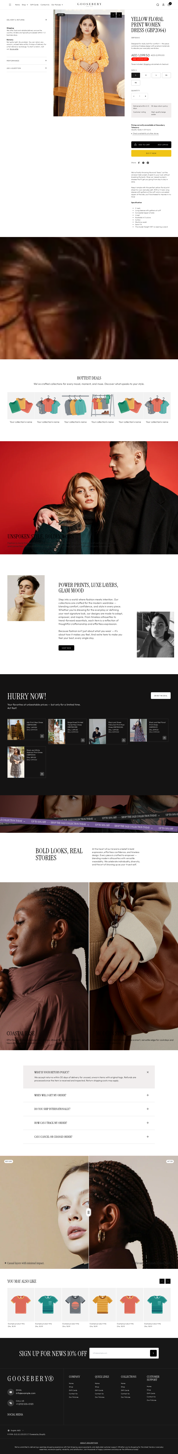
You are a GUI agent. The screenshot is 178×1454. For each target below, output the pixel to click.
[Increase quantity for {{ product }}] (145, 96)
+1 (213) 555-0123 (24, 1404)
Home (17, 5)
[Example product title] (20, 1304)
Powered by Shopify (37, 1434)
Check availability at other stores (145, 133)
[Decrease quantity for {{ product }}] (133, 96)
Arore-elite (14, 49)
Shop (24, 5)
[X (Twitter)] (143, 162)
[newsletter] (153, 1353)
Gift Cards (34, 5)
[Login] (163, 4)
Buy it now (151, 153)
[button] (113, 15)
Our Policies (56, 5)
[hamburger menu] (10, 5)
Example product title (16, 1324)
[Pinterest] (147, 162)
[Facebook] (139, 162)
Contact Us (45, 5)
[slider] (88, 1212)
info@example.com (25, 1393)
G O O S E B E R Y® (21, 1434)
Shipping (147, 64)
